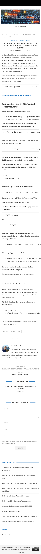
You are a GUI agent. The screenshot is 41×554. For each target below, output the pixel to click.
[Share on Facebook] (25, 339)
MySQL (13, 331)
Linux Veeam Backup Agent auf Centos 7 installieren (18, 521)
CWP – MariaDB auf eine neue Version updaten (16, 501)
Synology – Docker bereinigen (11, 511)
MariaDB (5, 331)
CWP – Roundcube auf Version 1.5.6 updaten (15, 496)
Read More (21, 552)
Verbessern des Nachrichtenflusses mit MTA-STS (17, 506)
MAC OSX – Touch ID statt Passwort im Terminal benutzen (20, 483)
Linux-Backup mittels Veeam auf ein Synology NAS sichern (20, 516)
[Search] (39, 3)
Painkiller (19, 50)
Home (3, 35)
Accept (35, 549)
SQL (19, 331)
